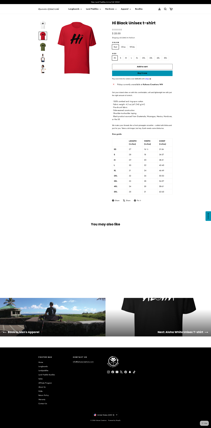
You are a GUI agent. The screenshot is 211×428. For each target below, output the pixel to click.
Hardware (110, 8)
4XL (158, 58)
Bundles (139, 8)
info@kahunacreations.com (83, 362)
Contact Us (42, 403)
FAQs (40, 391)
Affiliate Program (45, 383)
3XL (150, 58)
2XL (143, 58)
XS (115, 58)
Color (115, 42)
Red (115, 47)
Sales (40, 378)
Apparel (125, 8)
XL (137, 58)
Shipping (115, 38)
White (132, 47)
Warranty (41, 399)
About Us (41, 387)
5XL (165, 58)
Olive (123, 47)
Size (114, 54)
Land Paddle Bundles (46, 374)
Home (40, 362)
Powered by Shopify (114, 420)
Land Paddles (92, 8)
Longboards (74, 8)
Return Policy (43, 395)
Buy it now (142, 73)
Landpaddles (43, 370)
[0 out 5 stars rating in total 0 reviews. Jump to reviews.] (117, 29)
